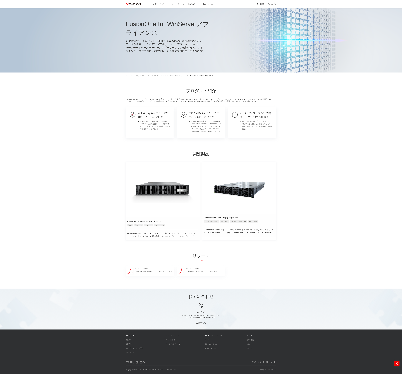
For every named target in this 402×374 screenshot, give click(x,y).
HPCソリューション (211, 348)
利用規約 (263, 370)
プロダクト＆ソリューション (162, 4)
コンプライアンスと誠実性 (134, 348)
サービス (180, 4)
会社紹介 (128, 340)
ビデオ (248, 344)
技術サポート (193, 4)
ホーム (127, 76)
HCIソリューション (159, 76)
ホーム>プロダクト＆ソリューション (141, 76)
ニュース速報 (170, 340)
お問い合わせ (130, 352)
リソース (249, 348)
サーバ (207, 340)
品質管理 (128, 344)
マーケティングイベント (174, 344)
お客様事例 (250, 340)
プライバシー (272, 370)
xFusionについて (208, 4)
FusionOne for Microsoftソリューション (178, 76)
